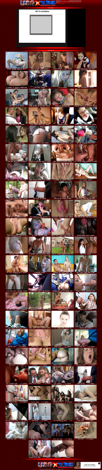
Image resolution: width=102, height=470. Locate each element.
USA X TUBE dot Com (64, 0)
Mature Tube (60, 2)
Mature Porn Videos (66, 2)
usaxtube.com (36, 469)
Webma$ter (66, 469)
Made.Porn (72, 2)
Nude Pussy (62, 3)
